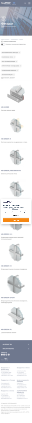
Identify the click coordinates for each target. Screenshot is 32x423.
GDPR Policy (15, 208)
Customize (16, 215)
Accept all (16, 220)
